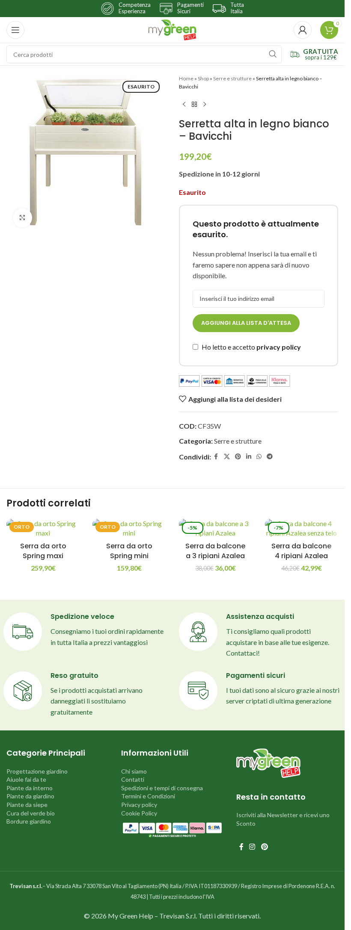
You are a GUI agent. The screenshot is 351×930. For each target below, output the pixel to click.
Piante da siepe (27, 804)
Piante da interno (29, 788)
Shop (203, 78)
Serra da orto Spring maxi (43, 550)
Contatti (132, 779)
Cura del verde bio (30, 813)
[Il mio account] (302, 29)
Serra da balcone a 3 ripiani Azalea (215, 550)
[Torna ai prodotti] (194, 104)
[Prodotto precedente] (184, 104)
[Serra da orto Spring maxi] (43, 528)
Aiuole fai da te (26, 779)
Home (186, 78)
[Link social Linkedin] (249, 456)
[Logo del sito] (172, 29)
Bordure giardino (28, 821)
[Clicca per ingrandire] (22, 217)
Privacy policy (139, 804)
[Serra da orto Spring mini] (129, 528)
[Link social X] (226, 456)
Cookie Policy (139, 813)
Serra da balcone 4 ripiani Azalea (301, 550)
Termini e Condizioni (148, 796)
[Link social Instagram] (252, 847)
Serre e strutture (232, 78)
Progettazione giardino (37, 771)
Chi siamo (134, 771)
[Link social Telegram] (269, 456)
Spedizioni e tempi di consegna (162, 788)
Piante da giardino (30, 796)
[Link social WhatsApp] (259, 456)
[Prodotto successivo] (204, 104)
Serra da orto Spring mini (129, 550)
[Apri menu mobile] (15, 29)
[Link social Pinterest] (238, 456)
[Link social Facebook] (216, 456)
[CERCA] (273, 54)
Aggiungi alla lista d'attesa (246, 323)
